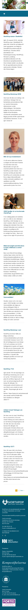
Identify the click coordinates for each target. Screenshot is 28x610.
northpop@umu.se (11, 528)
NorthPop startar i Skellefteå (13, 36)
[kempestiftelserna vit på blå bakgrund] (14, 562)
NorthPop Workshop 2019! (12, 94)
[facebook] (2, 535)
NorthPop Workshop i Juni (12, 330)
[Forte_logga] (8, 599)
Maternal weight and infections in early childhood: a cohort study (14, 247)
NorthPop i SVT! (9, 446)
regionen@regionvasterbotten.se (14, 556)
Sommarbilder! (8, 297)
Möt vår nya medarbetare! (12, 157)
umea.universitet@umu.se (13, 594)
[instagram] (5, 535)
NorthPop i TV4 (9, 369)
